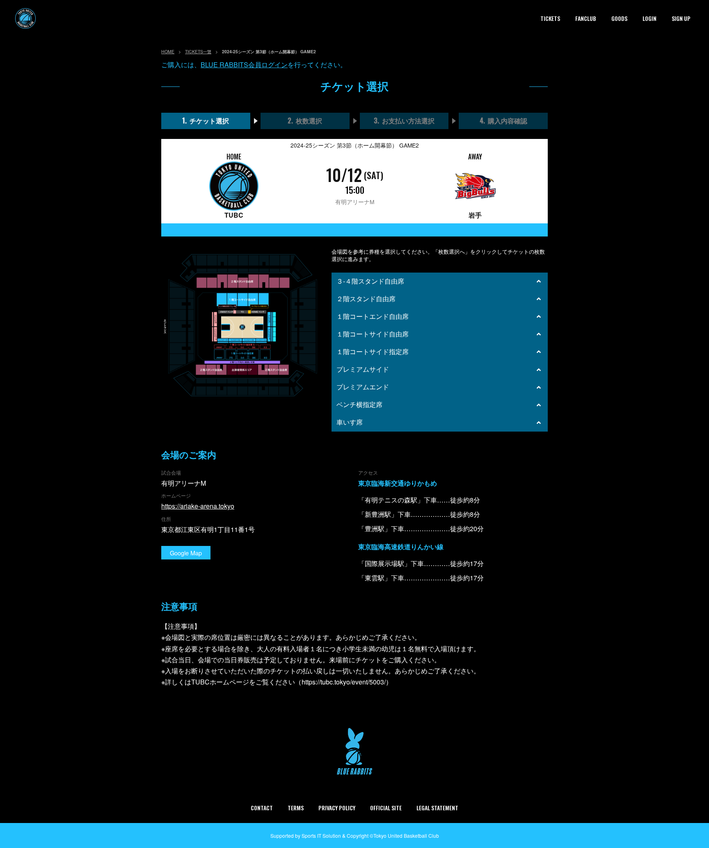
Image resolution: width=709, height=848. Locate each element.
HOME (167, 51)
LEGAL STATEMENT (437, 807)
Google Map (186, 552)
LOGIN (649, 18)
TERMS (296, 807)
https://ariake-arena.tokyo (197, 506)
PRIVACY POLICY (336, 807)
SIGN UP (681, 18)
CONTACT (262, 807)
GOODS (619, 18)
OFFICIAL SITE (386, 807)
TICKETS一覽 (198, 51)
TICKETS (550, 18)
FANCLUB (585, 18)
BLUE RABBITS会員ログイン (244, 64)
